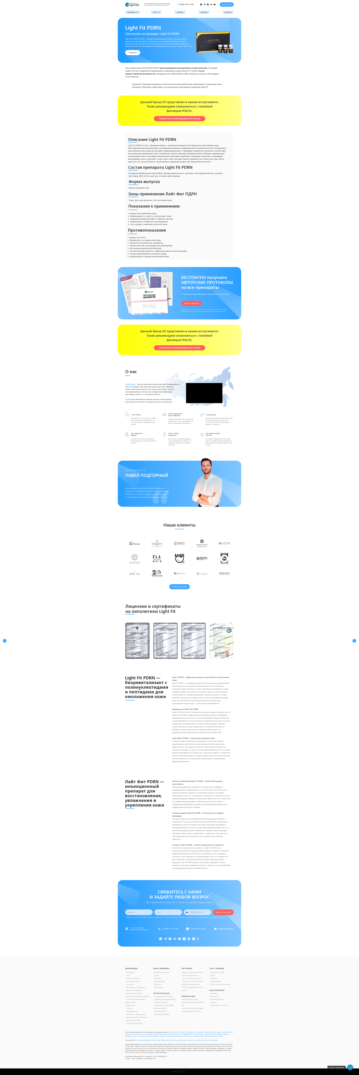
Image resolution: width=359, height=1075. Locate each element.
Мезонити (214, 996)
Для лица (157, 984)
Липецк (220, 1036)
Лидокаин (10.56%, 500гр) (163, 996)
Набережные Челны (211, 1036)
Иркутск (135, 1036)
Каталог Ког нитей (217, 972)
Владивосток (177, 1034)
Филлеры (213, 993)
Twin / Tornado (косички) (191, 978)
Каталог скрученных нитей (192, 972)
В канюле (157, 978)
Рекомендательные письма (136, 1017)
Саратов (192, 1034)
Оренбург (163, 1036)
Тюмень (141, 1036)
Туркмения (199, 1040)
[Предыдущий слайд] (5, 641)
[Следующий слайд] (354, 641)
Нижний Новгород (210, 1032)
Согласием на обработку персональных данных (194, 917)
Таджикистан (191, 1040)
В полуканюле (159, 981)
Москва (170, 1032)
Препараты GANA (160, 1002)
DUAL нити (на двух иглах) (220, 984)
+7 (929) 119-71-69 (185, 4)
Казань (219, 1032)
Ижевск (218, 1034)
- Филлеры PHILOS (160, 1008)
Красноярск (149, 1034)
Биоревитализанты (217, 999)
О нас (128, 975)
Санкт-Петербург (179, 1032)
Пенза (202, 1036)
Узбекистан (207, 1040)
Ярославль (128, 1036)
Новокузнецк (171, 1036)
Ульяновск (225, 1034)
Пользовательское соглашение (137, 996)
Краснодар (199, 1034)
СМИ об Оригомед (133, 1020)
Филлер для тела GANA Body (192, 1008)
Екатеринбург (199, 1032)
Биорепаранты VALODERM (164, 1005)
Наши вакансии (132, 1011)
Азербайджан (140, 1040)
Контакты (130, 984)
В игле (156, 975)
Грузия (162, 1040)
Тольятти (207, 1034)
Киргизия (176, 1040)
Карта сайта (130, 1005)
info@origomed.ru (226, 928)
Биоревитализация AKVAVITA (165, 999)
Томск (190, 1036)
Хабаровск (155, 1036)
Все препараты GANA (190, 999)
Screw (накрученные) (190, 975)
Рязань (185, 1036)
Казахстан (169, 1040)
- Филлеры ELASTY (160, 1011)
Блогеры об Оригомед (134, 1023)
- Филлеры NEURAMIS (161, 1014)
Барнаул (213, 1034)
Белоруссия (156, 1040)
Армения (148, 1040)
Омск (231, 1032)
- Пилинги (213, 1002)
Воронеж (161, 1034)
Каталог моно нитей (161, 972)
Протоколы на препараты (135, 987)
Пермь (156, 1034)
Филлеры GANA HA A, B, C (191, 1011)
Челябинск (225, 1032)
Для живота (158, 987)
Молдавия (182, 1040)
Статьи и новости (132, 978)
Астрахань (196, 1036)
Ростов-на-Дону (136, 1034)
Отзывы (129, 1008)
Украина (215, 1040)
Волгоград (168, 1034)
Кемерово (179, 1036)
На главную (130, 972)
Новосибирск (189, 1032)
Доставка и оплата (133, 981)
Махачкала (148, 1036)
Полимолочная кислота (219, 1005)
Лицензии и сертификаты (136, 1014)
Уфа (143, 1034)
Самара (127, 1034)
